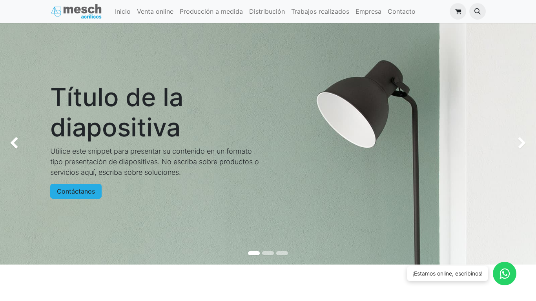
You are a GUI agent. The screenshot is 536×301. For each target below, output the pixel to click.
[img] (21, 144)
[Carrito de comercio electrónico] (458, 11)
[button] (477, 11)
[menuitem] (123, 11)
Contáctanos (76, 191)
